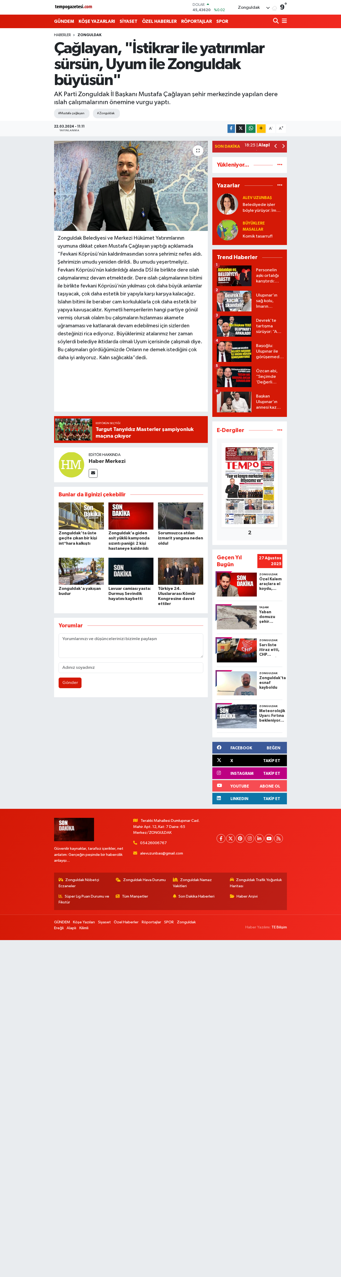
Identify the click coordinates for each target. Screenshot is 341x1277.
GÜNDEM (64, 21)
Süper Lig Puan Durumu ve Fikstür (84, 899)
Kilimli (83, 928)
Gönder (70, 682)
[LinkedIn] (259, 838)
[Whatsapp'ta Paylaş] (250, 128)
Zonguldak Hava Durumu (144, 880)
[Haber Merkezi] (71, 464)
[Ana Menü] (283, 21)
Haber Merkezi (107, 461)
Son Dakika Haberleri (196, 896)
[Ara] (276, 21)
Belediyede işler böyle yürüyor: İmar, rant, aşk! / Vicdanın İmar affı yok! (262, 207)
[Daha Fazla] (261, 128)
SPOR (222, 21)
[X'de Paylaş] (240, 128)
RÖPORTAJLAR (196, 21)
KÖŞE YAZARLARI (97, 21)
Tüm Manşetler (135, 896)
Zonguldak (90, 35)
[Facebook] (221, 838)
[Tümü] (279, 165)
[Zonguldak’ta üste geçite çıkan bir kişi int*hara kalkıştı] (81, 516)
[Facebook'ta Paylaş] (231, 128)
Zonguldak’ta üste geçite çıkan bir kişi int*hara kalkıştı (78, 538)
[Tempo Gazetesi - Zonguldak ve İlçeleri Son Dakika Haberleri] (74, 7)
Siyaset (104, 922)
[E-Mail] (93, 473)
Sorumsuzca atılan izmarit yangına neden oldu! (180, 538)
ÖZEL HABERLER (159, 21)
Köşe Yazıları (84, 922)
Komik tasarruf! (258, 236)
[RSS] (278, 838)
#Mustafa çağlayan (71, 113)
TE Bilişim (279, 927)
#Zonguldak (105, 113)
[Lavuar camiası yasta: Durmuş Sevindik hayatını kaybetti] (131, 571)
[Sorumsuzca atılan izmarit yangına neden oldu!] (180, 516)
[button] (275, 146)
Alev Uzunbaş (257, 198)
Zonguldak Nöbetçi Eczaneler (79, 883)
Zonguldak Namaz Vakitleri (192, 883)
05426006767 (153, 843)
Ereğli (59, 928)
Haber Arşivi (247, 896)
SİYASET (128, 21)
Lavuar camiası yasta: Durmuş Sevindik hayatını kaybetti (129, 593)
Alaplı (71, 928)
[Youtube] (269, 838)
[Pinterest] (240, 838)
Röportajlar (151, 922)
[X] (230, 838)
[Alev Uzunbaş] (227, 204)
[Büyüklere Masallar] (227, 229)
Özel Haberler (126, 922)
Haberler (62, 35)
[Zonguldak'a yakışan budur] (81, 571)
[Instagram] (249, 838)
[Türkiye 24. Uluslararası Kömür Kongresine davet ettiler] (180, 571)
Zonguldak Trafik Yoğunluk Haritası (256, 883)
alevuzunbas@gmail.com (161, 853)
